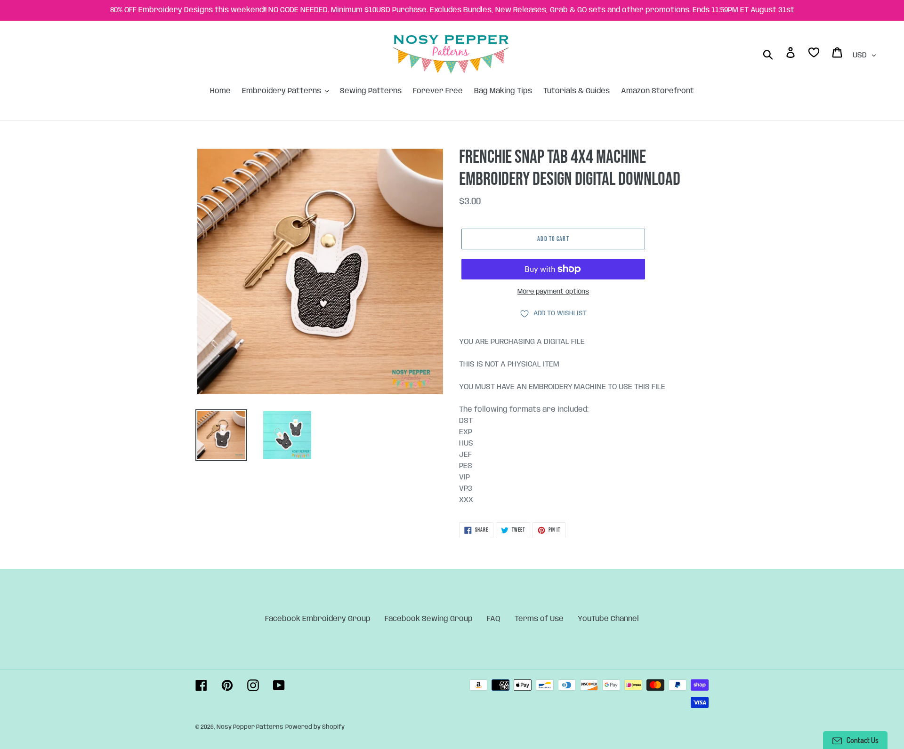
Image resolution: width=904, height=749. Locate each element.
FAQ (493, 619)
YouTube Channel (608, 619)
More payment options (553, 291)
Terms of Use (539, 619)
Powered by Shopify (315, 727)
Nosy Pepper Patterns (250, 727)
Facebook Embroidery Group (318, 619)
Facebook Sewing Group (429, 619)
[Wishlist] (814, 54)
